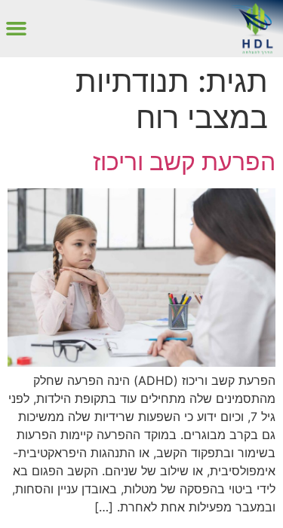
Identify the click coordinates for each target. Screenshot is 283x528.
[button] (16, 28)
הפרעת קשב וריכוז (184, 161)
